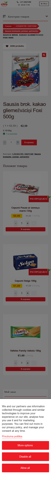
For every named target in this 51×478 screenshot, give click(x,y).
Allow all (25, 468)
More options (25, 445)
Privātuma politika (12, 436)
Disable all (25, 456)
